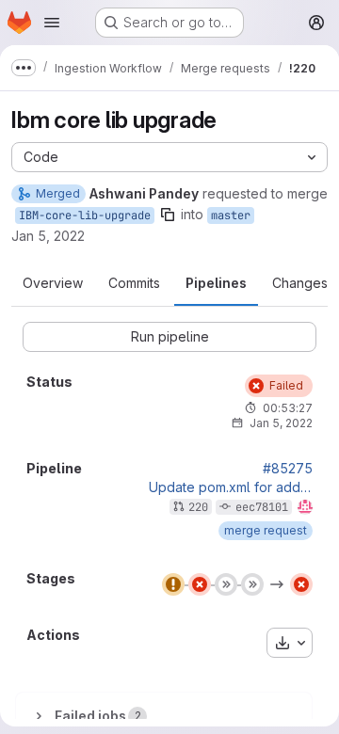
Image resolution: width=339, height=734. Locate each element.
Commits (134, 283)
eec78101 (261, 507)
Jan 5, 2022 (48, 236)
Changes (300, 283)
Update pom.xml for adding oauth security (231, 487)
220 (198, 507)
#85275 (288, 468)
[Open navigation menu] (52, 23)
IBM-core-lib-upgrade (85, 215)
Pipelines (216, 283)
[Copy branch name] (167, 214)
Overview (53, 283)
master (230, 215)
